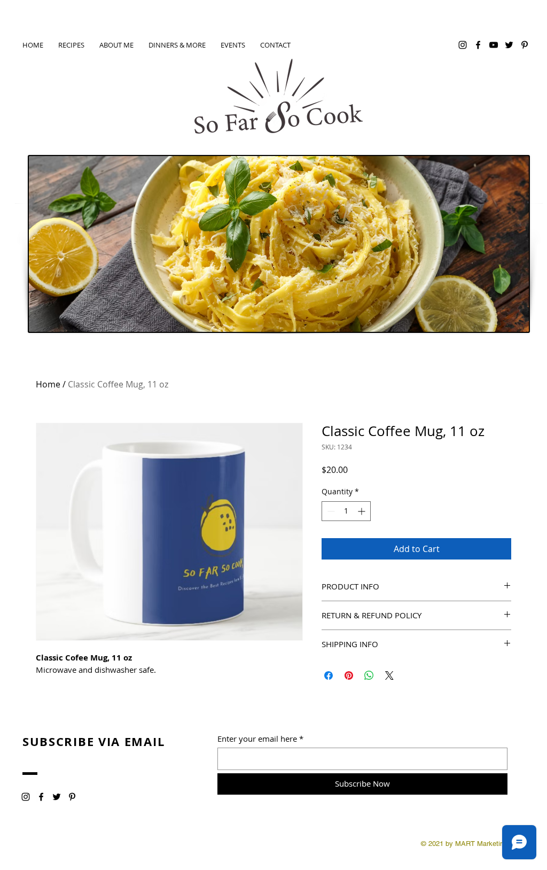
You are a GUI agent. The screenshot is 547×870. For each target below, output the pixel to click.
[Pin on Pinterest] (348, 675)
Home (48, 384)
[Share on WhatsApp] (369, 675)
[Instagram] (462, 45)
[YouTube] (493, 45)
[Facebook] (478, 45)
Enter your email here (257, 739)
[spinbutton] (346, 511)
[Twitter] (509, 45)
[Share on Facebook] (328, 675)
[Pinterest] (524, 45)
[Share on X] (389, 675)
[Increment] (362, 511)
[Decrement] (330, 511)
